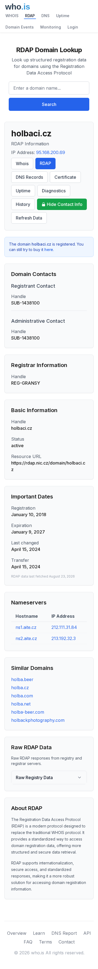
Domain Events (19, 27)
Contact (67, 942)
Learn (39, 933)
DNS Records (29, 177)
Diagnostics (54, 190)
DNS (45, 15)
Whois (22, 163)
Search (49, 104)
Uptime (62, 15)
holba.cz (20, 687)
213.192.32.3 (63, 638)
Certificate (65, 177)
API (87, 933)
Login (73, 27)
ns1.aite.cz (26, 627)
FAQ (28, 942)
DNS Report (64, 933)
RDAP (30, 15)
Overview (16, 933)
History (23, 204)
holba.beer (22, 679)
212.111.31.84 (64, 627)
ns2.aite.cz (26, 638)
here (48, 249)
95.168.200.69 (50, 152)
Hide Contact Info (64, 204)
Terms (45, 942)
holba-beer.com (27, 712)
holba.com (22, 695)
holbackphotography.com (38, 720)
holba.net (20, 704)
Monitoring (50, 27)
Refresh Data (29, 218)
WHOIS (12, 15)
